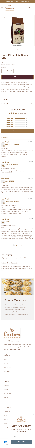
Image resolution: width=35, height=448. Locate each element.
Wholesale (7, 371)
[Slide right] (21, 49)
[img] (5, 142)
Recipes (6, 363)
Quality (6, 389)
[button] (2, 7)
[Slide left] (14, 49)
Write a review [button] (17, 131)
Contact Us (7, 411)
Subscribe (21, 442)
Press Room (7, 393)
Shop (5, 359)
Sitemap (6, 397)
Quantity (3, 67)
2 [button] (16, 245)
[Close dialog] (33, 414)
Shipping (3, 64)
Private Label (7, 367)
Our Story (6, 385)
